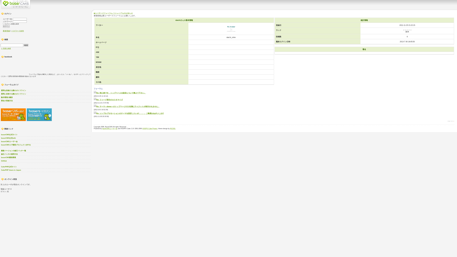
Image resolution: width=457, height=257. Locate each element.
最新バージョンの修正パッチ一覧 (13, 151)
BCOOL (173, 128)
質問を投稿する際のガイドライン (13, 90)
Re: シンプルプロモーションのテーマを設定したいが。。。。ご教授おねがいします (130, 113)
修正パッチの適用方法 (9, 154)
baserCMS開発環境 (8, 157)
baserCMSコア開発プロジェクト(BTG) (16, 145)
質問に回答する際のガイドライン (13, 94)
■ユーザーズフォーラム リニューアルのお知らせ (113, 13)
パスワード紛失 (17, 31)
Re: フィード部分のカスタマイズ (109, 100)
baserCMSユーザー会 (109, 128)
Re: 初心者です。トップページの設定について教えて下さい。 (121, 93)
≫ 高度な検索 (6, 48)
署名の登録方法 (7, 101)
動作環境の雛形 (7, 97)
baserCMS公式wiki (8, 138)
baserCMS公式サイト (9, 135)
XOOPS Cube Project (149, 128)
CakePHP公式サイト (9, 167)
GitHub (4, 161)
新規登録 (6, 31)
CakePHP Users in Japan (11, 170)
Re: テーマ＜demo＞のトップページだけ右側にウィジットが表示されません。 (128, 106)
